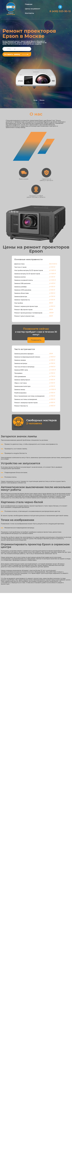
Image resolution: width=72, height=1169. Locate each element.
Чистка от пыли (20, 267)
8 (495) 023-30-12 (60, 11)
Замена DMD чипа (21, 370)
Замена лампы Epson (22, 380)
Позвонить (36, 340)
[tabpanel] (36, 65)
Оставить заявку (12, 54)
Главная (28, 4)
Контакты (29, 13)
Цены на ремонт (32, 9)
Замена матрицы (20, 363)
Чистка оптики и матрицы (24, 367)
